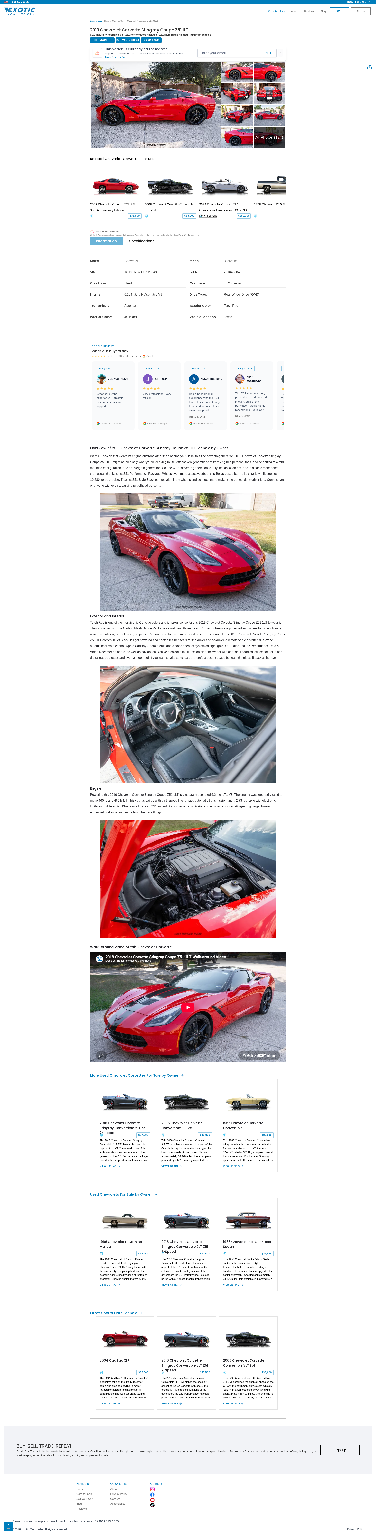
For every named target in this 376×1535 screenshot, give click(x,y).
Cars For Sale (118, 21)
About (294, 11)
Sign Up (340, 1450)
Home (106, 21)
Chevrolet (131, 21)
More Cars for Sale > (117, 57)
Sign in (361, 11)
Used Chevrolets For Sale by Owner (121, 1194)
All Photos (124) (269, 137)
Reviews (309, 11)
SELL (339, 11)
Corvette (142, 21)
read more (197, 416)
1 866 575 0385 (19, 2)
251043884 (154, 21)
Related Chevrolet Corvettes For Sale (122, 158)
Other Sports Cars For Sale (113, 1313)
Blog (323, 11)
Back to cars (96, 21)
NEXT (269, 53)
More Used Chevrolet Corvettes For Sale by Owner (134, 1075)
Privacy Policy (355, 1529)
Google (116, 423)
